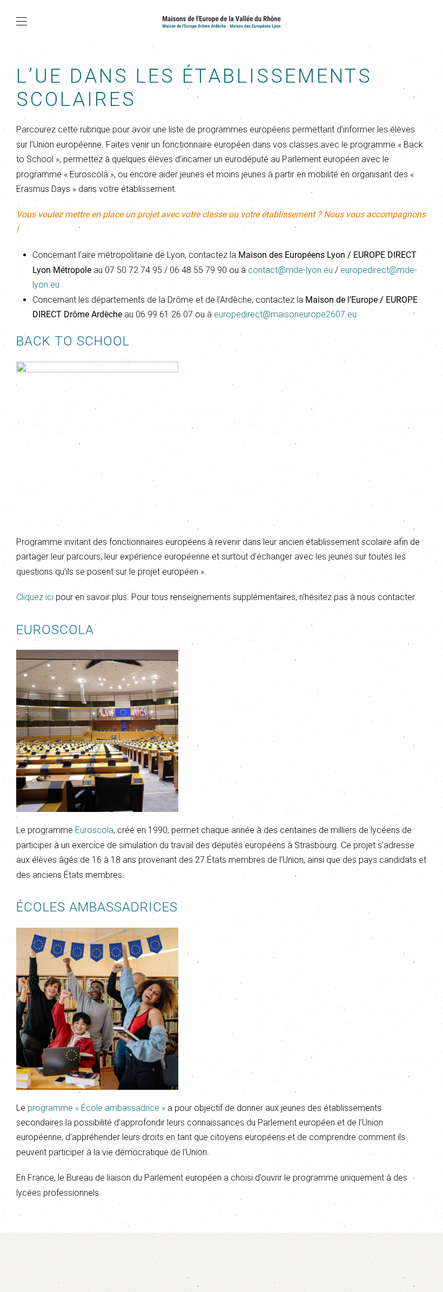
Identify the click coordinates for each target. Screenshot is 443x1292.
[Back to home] (221, 21)
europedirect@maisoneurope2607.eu (285, 314)
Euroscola (94, 830)
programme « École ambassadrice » (96, 1108)
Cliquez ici (34, 597)
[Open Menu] (21, 21)
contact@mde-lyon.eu (290, 270)
